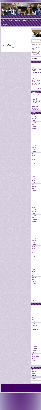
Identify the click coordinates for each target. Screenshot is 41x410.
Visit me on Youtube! (33, 20)
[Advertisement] (15, 36)
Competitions (4, 24)
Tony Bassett (34, 108)
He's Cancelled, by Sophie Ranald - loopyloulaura (35, 97)
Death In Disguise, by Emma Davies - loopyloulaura (36, 102)
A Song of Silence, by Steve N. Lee (35, 95)
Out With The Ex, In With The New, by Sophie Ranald (36, 98)
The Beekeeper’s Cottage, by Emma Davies (36, 103)
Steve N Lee (34, 94)
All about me (10, 20)
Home (3, 20)
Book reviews (17, 20)
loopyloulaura (8, 10)
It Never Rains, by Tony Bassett (35, 109)
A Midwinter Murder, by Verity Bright (36, 106)
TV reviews (25, 20)
